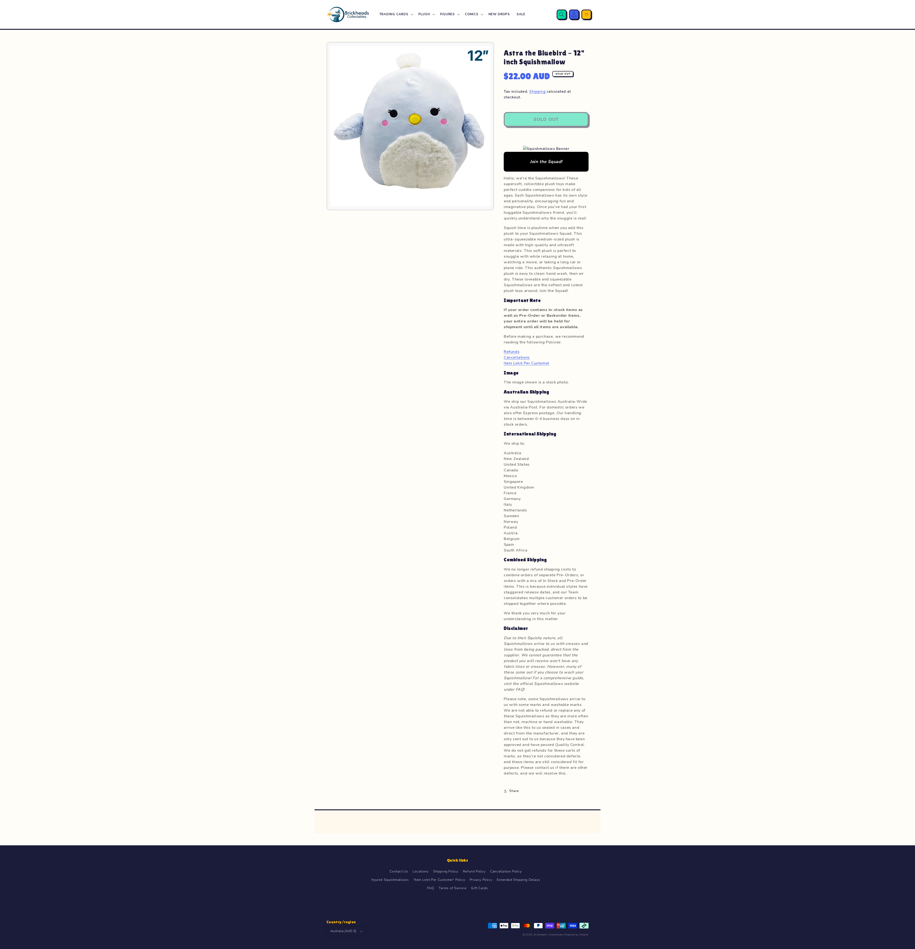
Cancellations (517, 357)
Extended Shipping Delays (518, 880)
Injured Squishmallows (390, 880)
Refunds (511, 351)
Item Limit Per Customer (526, 363)
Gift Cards (479, 888)
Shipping (537, 91)
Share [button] (514, 791)
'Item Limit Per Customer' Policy (439, 880)
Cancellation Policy (506, 871)
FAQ (430, 888)
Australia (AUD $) (343, 931)
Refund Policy (474, 871)
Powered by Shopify (576, 934)
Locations (420, 871)
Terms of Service (453, 888)
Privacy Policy (481, 880)
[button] (395, 14)
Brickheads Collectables (548, 934)
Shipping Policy (445, 871)
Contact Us (399, 871)
